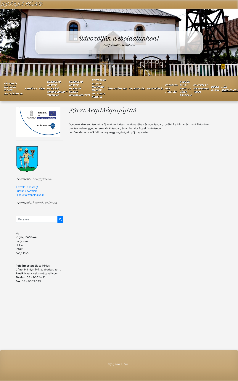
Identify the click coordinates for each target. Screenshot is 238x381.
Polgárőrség (155, 88)
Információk (137, 88)
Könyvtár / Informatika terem (201, 88)
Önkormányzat (117, 88)
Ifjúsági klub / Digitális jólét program (186, 88)
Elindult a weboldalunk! (30, 194)
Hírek (42, 88)
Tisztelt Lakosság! (27, 187)
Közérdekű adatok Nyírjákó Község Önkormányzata (79, 88)
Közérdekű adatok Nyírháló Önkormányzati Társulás (57, 88)
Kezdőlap (31, 88)
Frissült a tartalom (26, 190)
